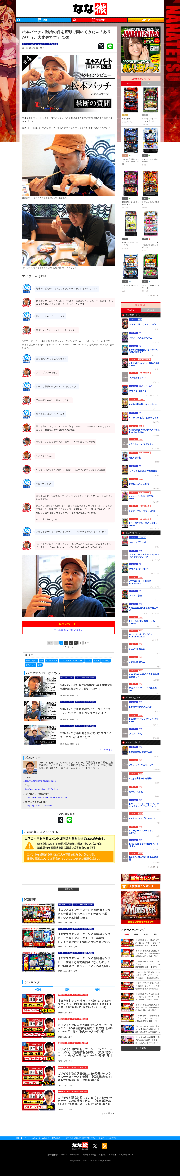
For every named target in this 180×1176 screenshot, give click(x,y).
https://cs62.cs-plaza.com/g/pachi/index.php (47, 797)
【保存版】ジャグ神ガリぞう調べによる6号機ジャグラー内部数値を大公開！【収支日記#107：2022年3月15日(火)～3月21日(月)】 (85, 1004)
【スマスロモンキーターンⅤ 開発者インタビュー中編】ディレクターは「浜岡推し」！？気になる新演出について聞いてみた (84, 938)
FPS (41, 661)
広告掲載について (126, 1155)
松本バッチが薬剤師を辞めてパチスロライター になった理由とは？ (86, 735)
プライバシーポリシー (69, 1155)
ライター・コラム (29, 44)
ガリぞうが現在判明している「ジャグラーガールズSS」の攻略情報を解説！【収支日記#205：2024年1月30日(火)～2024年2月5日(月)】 (85, 1052)
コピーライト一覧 (88, 1155)
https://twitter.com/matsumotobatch (39, 781)
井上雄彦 (106, 661)
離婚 (40, 665)
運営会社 (112, 1155)
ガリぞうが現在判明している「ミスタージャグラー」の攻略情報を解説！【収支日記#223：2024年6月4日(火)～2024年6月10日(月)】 (85, 1100)
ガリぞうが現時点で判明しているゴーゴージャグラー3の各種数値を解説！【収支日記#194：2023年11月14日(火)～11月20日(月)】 (85, 1028)
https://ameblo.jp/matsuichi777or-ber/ (40, 789)
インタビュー (52, 661)
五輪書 (96, 661)
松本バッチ (30, 665)
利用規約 (102, 1155)
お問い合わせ (52, 1155)
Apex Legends (31, 661)
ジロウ (88, 661)
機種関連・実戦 (64, 995)
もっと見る (105, 750)
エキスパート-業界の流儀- (48, 44)
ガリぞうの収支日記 (79, 995)
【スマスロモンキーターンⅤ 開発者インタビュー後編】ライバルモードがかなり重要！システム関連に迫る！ (84, 913)
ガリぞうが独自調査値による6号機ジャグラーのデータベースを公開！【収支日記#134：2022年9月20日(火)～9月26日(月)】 (85, 1076)
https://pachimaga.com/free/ (39, 805)
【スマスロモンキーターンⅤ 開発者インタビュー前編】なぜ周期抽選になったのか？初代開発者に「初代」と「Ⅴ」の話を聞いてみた (84, 962)
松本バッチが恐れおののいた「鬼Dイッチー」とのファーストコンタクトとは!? (85, 711)
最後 (86, 643)
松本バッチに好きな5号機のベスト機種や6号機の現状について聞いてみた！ (86, 686)
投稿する (68, 889)
